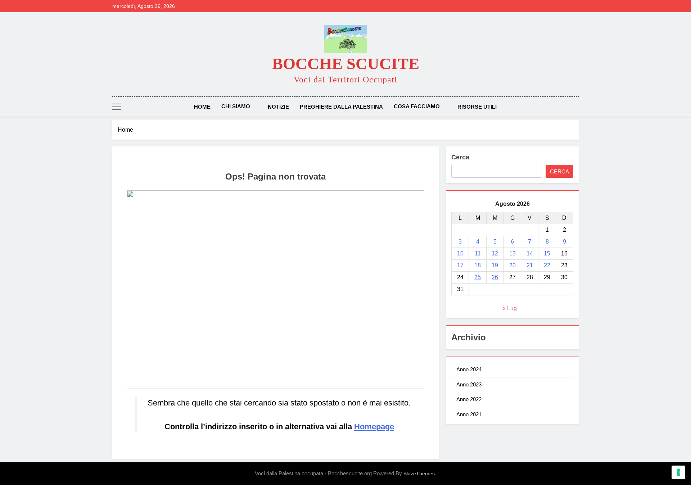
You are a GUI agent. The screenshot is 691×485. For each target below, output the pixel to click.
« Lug (509, 308)
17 (460, 265)
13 (512, 253)
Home (202, 107)
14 (530, 253)
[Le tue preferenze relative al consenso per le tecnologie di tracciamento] (678, 472)
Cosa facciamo (417, 106)
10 (460, 253)
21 (530, 265)
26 (495, 277)
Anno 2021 (469, 414)
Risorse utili (477, 107)
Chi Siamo (235, 106)
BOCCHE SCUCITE (345, 64)
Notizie (278, 107)
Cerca (460, 157)
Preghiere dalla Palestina (341, 107)
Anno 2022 (469, 399)
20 (512, 265)
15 (547, 253)
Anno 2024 (469, 369)
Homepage (374, 426)
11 (478, 253)
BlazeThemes (419, 473)
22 (547, 265)
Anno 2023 (469, 384)
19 (495, 265)
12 (495, 253)
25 (477, 277)
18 (477, 265)
